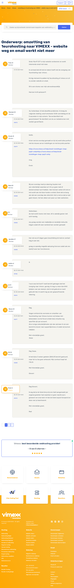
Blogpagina (53, 579)
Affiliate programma (56, 583)
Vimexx (3, 8)
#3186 (15, 273)
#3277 (15, 319)
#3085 (16, 249)
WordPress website (31, 540)
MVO (52, 585)
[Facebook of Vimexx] (52, 522)
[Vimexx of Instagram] (62, 522)
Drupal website (30, 545)
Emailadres (53, 551)
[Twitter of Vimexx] (56, 522)
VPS (2, 558)
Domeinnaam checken (57, 538)
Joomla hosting (5, 547)
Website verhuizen (31, 535)
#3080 (16, 196)
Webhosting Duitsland (7, 538)
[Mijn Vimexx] (67, 3)
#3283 (16, 362)
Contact (53, 572)
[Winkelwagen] (71, 3)
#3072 (15, 122)
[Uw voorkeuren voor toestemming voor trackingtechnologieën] (72, 441)
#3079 (15, 146)
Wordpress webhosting (7, 542)
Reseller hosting (5, 569)
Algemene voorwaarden (32, 574)
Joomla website (30, 542)
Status (52, 574)
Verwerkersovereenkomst (33, 572)
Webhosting (4, 533)
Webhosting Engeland (7, 540)
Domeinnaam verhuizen (57, 535)
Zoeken (64, 27)
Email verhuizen (55, 556)
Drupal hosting (5, 554)
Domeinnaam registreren (57, 533)
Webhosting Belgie (6, 535)
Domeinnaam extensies (57, 540)
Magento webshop (31, 553)
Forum (9, 8)
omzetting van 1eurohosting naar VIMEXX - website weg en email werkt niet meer (40, 8)
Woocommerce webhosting (8, 549)
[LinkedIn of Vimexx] (59, 522)
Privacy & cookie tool (56, 567)
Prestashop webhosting (7, 551)
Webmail (53, 553)
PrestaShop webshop (32, 558)
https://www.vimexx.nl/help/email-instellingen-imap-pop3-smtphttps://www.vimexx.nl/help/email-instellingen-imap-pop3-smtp (48, 151)
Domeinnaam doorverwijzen (58, 542)
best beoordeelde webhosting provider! (41, 443)
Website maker (30, 538)
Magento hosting (5, 545)
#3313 (15, 398)
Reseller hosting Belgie (7, 571)
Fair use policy (30, 570)
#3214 (15, 295)
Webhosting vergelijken (7, 556)
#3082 (16, 222)
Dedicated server (6, 560)
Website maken (30, 533)
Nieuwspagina (54, 576)
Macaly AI (53, 564)
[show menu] (2, 2)
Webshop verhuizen (31, 560)
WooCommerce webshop (32, 556)
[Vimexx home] (11, 2)
